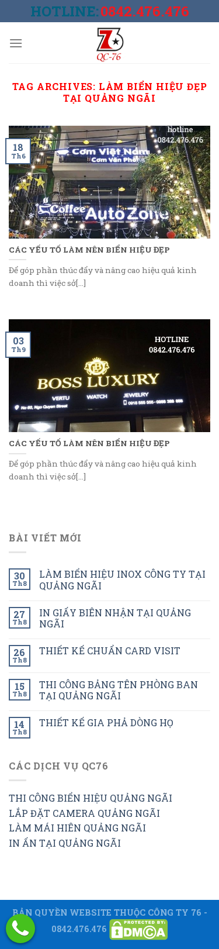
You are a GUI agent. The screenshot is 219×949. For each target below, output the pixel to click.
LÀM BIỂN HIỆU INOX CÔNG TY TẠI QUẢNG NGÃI (122, 579)
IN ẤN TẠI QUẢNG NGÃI (65, 843)
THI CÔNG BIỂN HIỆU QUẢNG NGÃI (90, 798)
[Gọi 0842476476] (20, 928)
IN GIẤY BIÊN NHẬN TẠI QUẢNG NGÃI (115, 618)
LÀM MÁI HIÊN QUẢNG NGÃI (77, 828)
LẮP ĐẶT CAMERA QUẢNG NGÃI (84, 813)
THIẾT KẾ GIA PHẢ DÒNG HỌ (106, 722)
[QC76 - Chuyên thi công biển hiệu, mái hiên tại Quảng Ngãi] (109, 42)
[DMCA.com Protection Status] (138, 928)
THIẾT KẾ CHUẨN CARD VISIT (109, 650)
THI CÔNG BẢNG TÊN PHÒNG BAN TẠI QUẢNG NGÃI (118, 690)
